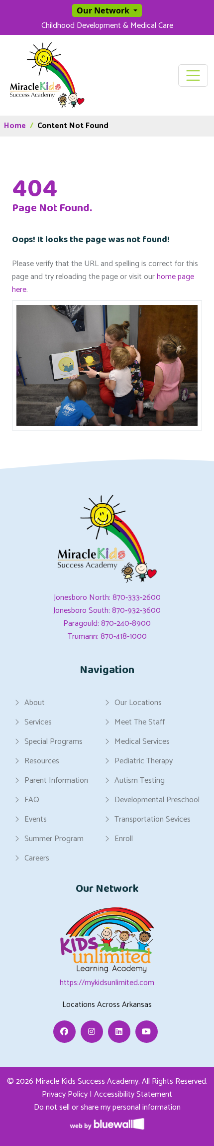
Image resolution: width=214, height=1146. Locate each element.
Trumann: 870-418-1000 (107, 636)
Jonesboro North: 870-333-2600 (107, 597)
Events (35, 819)
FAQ (31, 799)
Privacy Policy (65, 1094)
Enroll (123, 838)
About (34, 702)
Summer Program (54, 838)
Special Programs (53, 741)
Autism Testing (139, 780)
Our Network (104, 10)
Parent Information (56, 780)
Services (38, 721)
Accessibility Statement (133, 1094)
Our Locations (138, 702)
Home (15, 126)
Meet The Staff (139, 721)
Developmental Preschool (157, 799)
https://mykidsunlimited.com (107, 983)
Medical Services (142, 741)
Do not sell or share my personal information (107, 1107)
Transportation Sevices (152, 819)
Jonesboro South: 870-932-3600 (107, 610)
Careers (36, 858)
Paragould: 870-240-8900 (107, 623)
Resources (41, 760)
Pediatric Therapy (143, 760)
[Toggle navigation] (193, 75)
